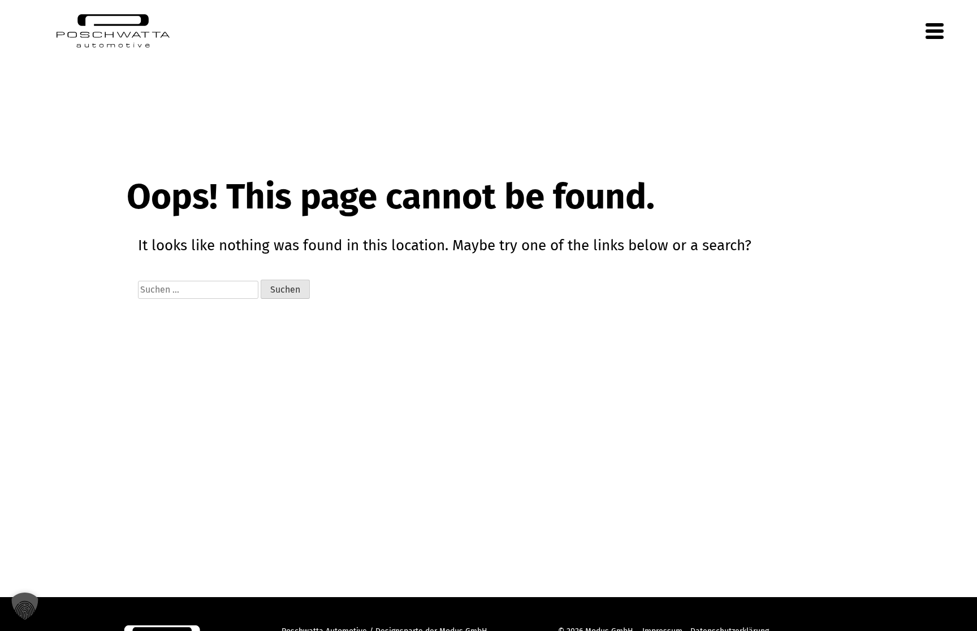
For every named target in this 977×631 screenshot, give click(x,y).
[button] (25, 606)
